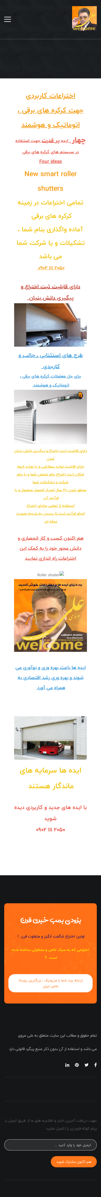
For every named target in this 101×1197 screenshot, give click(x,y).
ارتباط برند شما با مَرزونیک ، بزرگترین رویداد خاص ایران (50, 983)
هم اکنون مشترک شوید (73, 1162)
